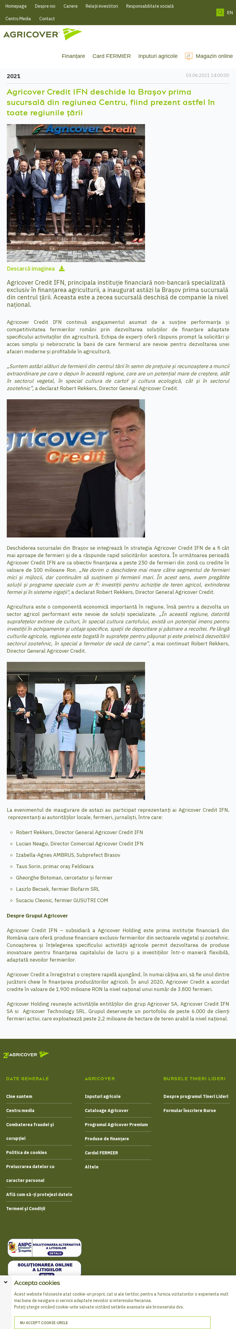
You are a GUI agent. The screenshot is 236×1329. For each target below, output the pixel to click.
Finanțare (73, 56)
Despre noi (45, 6)
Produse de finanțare (107, 1138)
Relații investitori (102, 6)
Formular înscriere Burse (189, 1110)
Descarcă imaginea (31, 268)
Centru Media (18, 18)
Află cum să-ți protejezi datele (39, 1194)
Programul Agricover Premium (116, 1124)
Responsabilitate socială (150, 6)
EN (230, 12)
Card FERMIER (111, 56)
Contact (47, 18)
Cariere (71, 6)
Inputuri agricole (158, 56)
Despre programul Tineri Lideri (195, 1096)
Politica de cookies (26, 1152)
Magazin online (214, 56)
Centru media (20, 1110)
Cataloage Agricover (106, 1110)
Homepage (16, 6)
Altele (92, 1167)
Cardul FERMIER (101, 1153)
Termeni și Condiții (25, 1208)
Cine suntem (19, 1096)
